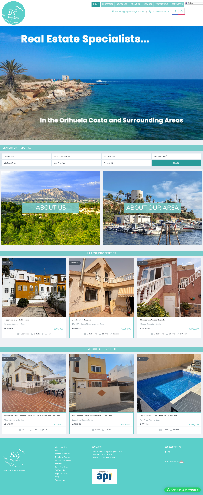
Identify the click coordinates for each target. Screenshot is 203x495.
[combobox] (26, 156)
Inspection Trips (61, 467)
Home (96, 4)
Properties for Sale (62, 454)
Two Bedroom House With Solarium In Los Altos (92, 416)
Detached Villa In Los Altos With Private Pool (158, 416)
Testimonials (162, 4)
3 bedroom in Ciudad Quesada (152, 320)
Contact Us (177, 4)
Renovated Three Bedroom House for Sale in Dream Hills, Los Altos (32, 416)
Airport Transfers (61, 474)
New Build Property (62, 457)
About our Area (61, 447)
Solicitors (58, 464)
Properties (107, 4)
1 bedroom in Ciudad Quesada (16, 320)
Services (148, 4)
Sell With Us (60, 470)
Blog (57, 477)
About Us (135, 4)
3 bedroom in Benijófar (81, 320)
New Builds (122, 4)
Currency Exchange (63, 460)
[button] (182, 489)
